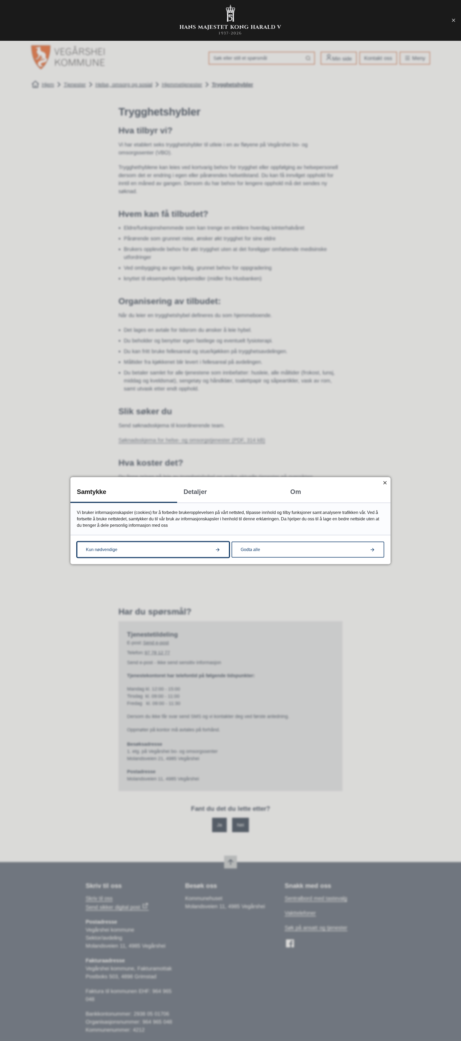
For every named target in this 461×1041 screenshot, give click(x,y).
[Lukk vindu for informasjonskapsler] (385, 482)
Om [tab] (295, 491)
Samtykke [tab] (91, 491)
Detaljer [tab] (195, 491)
